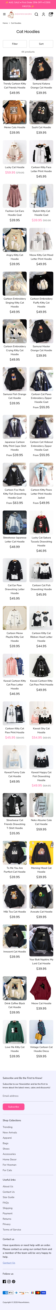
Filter (15, 43)
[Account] (43, 13)
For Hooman (9, 1164)
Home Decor (9, 1159)
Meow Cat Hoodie (41, 1003)
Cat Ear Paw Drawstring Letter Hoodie (14, 589)
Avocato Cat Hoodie (41, 911)
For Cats (7, 1170)
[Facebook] (4, 1281)
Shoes (6, 1148)
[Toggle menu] (3, 14)
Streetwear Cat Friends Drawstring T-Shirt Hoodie (14, 824)
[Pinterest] (13, 1281)
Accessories (9, 1154)
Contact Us (9, 1192)
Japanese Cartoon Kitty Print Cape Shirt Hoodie (14, 446)
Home (5, 23)
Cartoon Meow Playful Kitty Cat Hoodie (15, 637)
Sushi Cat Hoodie (41, 127)
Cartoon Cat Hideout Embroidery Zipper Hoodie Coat (41, 446)
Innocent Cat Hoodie (14, 951)
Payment (7, 1213)
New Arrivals (10, 1132)
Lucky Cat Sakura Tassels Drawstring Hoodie (41, 541)
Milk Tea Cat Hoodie (15, 911)
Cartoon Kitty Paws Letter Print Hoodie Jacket (41, 493)
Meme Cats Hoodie (14, 127)
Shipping (8, 1208)
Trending (8, 1127)
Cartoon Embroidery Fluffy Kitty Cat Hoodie (41, 302)
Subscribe (13, 1106)
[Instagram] (9, 1281)
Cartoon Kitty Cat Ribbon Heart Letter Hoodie (41, 637)
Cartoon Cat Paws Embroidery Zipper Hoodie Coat (41, 398)
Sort (41, 43)
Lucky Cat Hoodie (14, 167)
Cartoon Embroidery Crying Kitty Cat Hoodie (15, 350)
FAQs (6, 1202)
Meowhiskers (23, 1302)
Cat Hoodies (16, 23)
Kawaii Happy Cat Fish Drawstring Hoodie (41, 776)
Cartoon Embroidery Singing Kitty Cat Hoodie (15, 302)
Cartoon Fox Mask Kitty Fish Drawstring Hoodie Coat (14, 493)
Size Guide (8, 1197)
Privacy (6, 1224)
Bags (5, 1143)
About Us (8, 1186)
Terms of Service (12, 1229)
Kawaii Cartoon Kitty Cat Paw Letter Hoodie (15, 684)
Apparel (7, 1137)
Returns (7, 1219)
